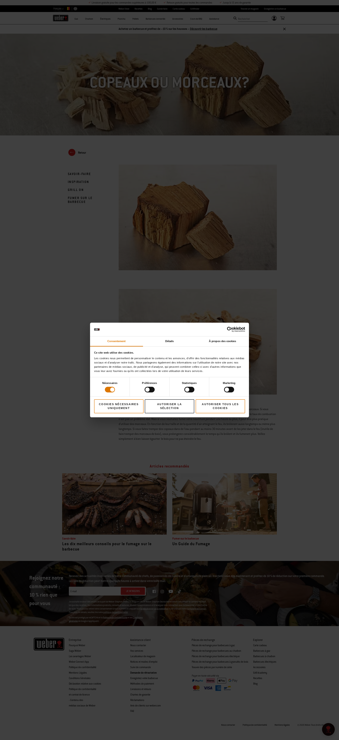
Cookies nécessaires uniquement (119, 406)
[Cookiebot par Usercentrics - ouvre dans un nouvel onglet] (229, 329)
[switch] (150, 389)
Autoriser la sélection (169, 406)
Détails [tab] (169, 341)
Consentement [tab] (116, 341)
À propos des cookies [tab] (222, 341)
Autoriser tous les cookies (220, 406)
